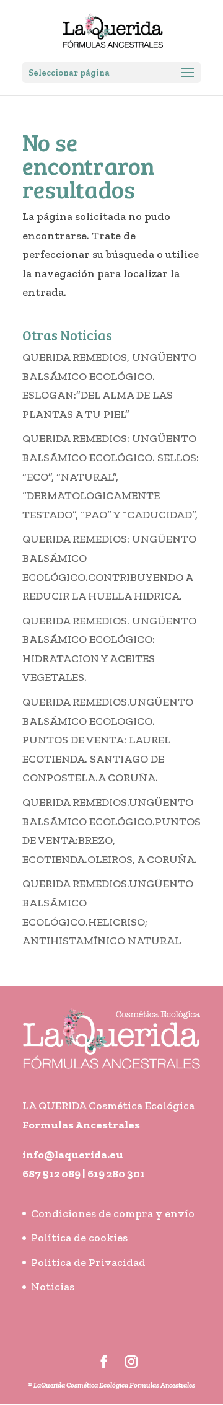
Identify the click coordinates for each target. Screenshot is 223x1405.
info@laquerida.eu (72, 1154)
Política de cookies (79, 1237)
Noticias (52, 1286)
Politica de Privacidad (88, 1262)
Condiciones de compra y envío (113, 1213)
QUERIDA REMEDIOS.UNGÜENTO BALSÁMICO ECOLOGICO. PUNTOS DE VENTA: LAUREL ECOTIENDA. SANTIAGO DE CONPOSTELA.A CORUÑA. (107, 739)
